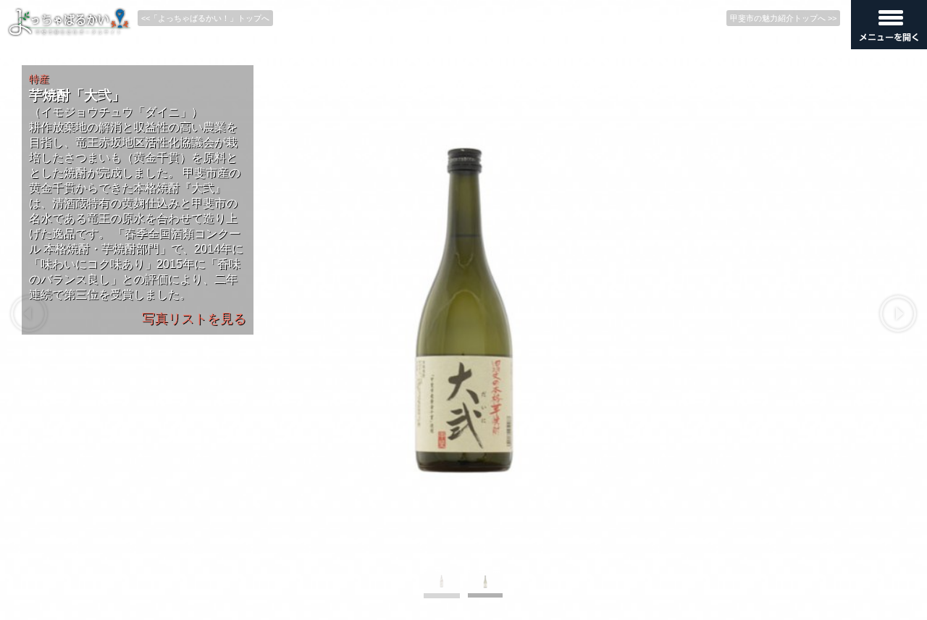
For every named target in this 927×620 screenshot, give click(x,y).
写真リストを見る (194, 318)
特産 (39, 79)
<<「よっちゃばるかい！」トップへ (205, 18)
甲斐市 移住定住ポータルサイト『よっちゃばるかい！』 (69, 22)
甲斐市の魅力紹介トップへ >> (783, 18)
